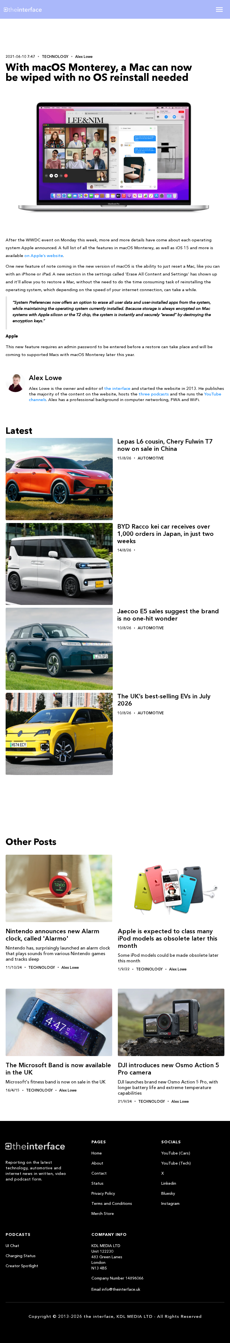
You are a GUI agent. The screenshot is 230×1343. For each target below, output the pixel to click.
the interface (117, 388)
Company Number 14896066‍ (117, 1278)
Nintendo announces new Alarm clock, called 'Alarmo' (52, 934)
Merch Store (102, 1213)
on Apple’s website (43, 255)
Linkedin (168, 1183)
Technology (55, 56)
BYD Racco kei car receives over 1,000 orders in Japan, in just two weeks (165, 534)
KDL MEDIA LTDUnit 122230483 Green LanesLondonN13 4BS (106, 1257)
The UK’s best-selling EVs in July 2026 (163, 699)
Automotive (151, 458)
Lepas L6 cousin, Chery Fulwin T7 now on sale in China (165, 445)
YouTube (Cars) (175, 1153)
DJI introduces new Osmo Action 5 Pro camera (168, 1068)
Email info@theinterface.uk (115, 1289)
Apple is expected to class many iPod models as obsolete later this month (167, 938)
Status (97, 1183)
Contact (99, 1173)
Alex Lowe (84, 56)
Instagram (170, 1203)
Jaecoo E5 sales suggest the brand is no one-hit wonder (168, 614)
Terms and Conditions (111, 1203)
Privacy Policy (103, 1193)
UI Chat (12, 1245)
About (97, 1163)
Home (96, 1153)
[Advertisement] (42, 36)
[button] (219, 9)
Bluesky (168, 1193)
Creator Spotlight (22, 1265)
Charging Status (21, 1255)
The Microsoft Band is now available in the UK (58, 1068)
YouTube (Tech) (176, 1163)
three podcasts (154, 394)
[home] (40, 9)
